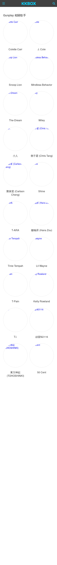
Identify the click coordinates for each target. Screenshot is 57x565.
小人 (15, 156)
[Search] (54, 3)
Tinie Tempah (15, 266)
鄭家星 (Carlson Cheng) (15, 192)
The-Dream (15, 120)
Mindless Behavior (41, 85)
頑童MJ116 (41, 337)
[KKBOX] (29, 3)
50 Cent (41, 372)
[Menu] (4, 3)
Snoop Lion (15, 85)
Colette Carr (15, 49)
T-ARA (15, 230)
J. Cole (42, 49)
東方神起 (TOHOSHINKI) (15, 374)
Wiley (41, 120)
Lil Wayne (41, 266)
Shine (41, 191)
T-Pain (15, 301)
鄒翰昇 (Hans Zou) (41, 230)
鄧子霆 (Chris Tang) (42, 156)
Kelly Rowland (41, 301)
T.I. (15, 337)
